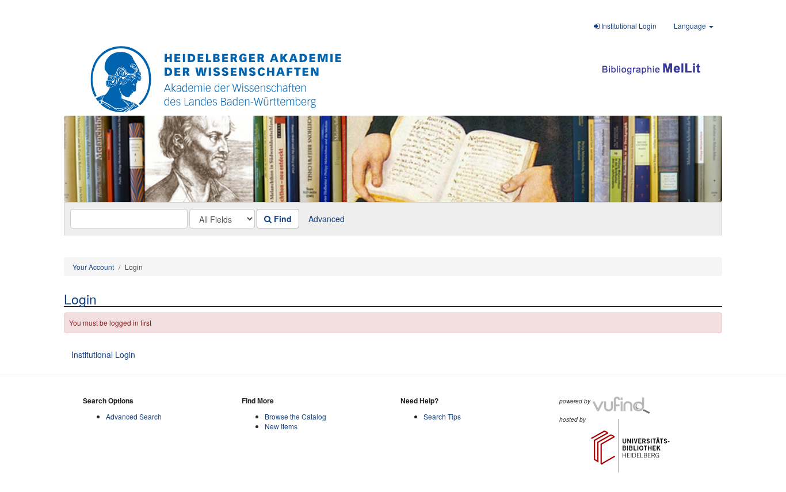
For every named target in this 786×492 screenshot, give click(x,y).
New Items (281, 426)
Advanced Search (134, 416)
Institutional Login (628, 25)
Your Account (93, 267)
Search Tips (442, 416)
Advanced (326, 218)
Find (282, 218)
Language (691, 25)
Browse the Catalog (295, 416)
